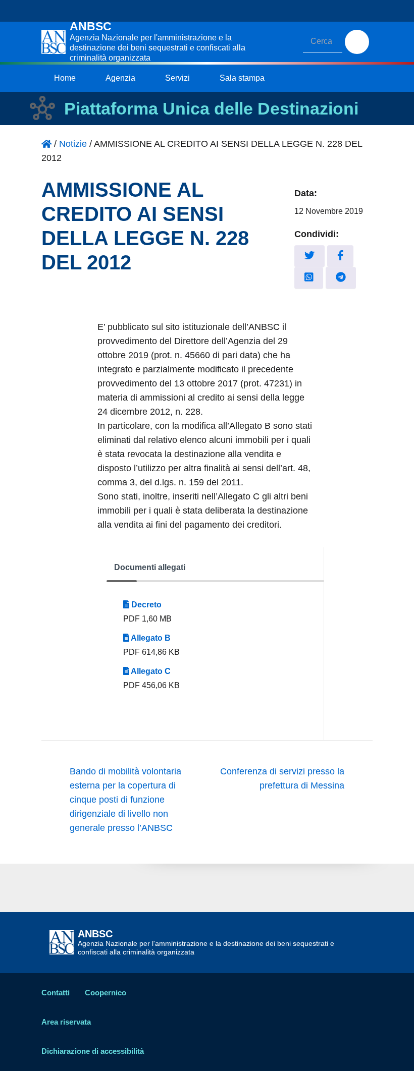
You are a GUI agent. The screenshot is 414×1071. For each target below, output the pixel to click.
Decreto (145, 604)
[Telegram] (341, 278)
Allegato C (150, 671)
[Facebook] (340, 256)
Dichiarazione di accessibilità (92, 1051)
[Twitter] (309, 256)
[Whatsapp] (309, 278)
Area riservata (66, 1022)
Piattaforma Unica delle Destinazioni (211, 108)
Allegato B (150, 638)
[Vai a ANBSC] (46, 144)
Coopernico (105, 992)
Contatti (55, 992)
